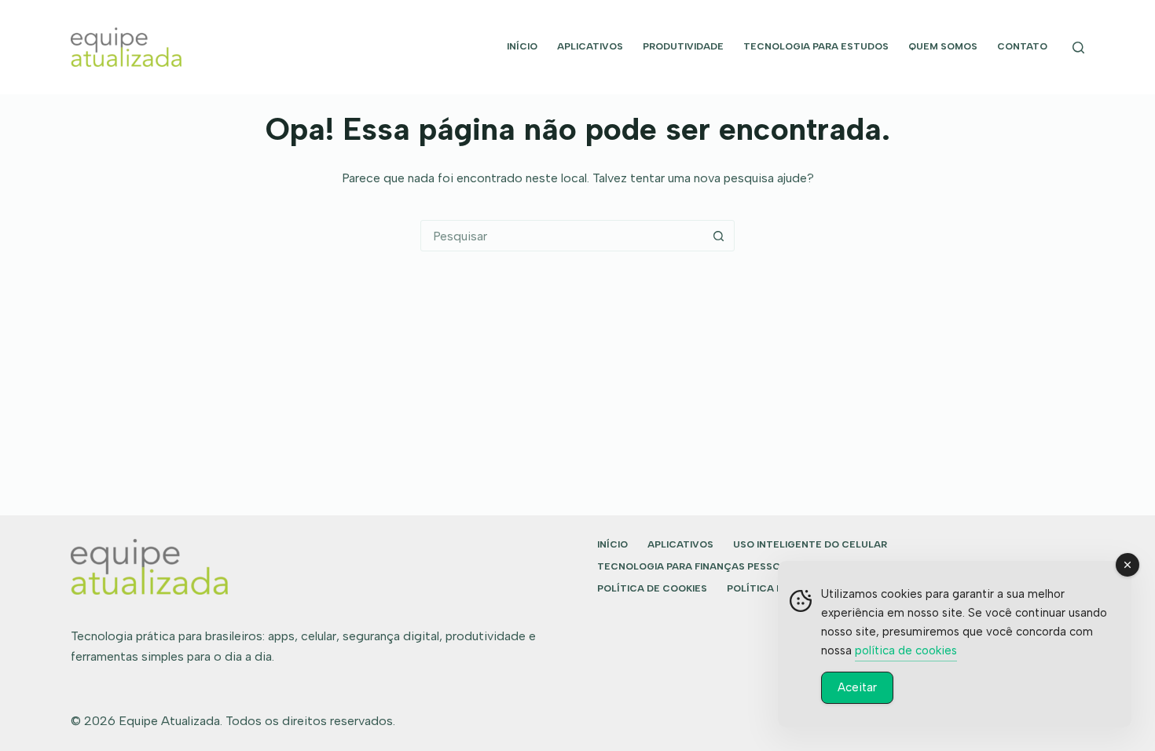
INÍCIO (522, 46)
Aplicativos (590, 46)
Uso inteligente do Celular (810, 544)
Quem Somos (942, 46)
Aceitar (857, 687)
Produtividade (683, 46)
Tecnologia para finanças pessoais (696, 566)
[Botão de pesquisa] (718, 235)
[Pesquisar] (1078, 47)
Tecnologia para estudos (816, 46)
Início (612, 544)
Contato (1022, 46)
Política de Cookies (652, 588)
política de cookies (906, 650)
